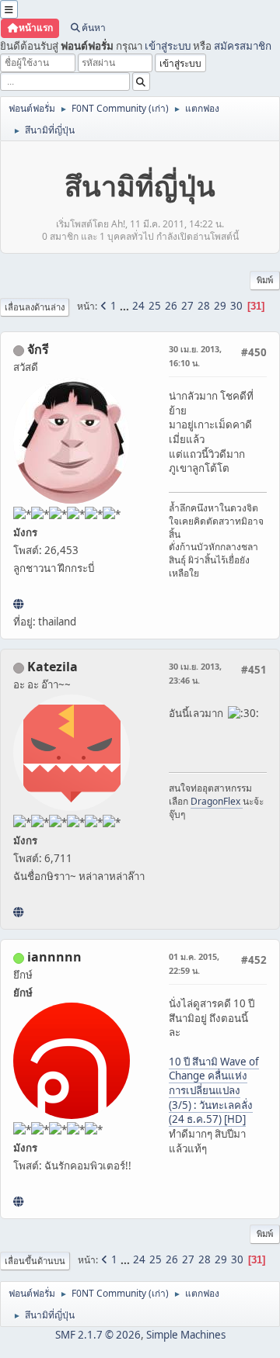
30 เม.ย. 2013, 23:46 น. (195, 673)
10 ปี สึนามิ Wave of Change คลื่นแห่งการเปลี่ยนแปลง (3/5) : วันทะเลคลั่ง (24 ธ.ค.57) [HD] (214, 1091)
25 (155, 306)
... (125, 306)
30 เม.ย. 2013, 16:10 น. (195, 356)
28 (204, 306)
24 (138, 306)
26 (171, 306)
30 (236, 306)
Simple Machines (186, 1335)
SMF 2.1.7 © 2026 (98, 1335)
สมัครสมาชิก (242, 46)
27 (187, 306)
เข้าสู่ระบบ (168, 46)
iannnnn (54, 956)
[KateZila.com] (18, 912)
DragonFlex (217, 801)
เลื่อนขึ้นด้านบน (35, 1260)
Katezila (52, 666)
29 (220, 306)
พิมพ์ (265, 280)
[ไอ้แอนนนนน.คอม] (18, 1201)
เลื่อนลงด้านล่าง (35, 307)
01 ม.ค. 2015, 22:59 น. (194, 963)
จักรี (38, 349)
